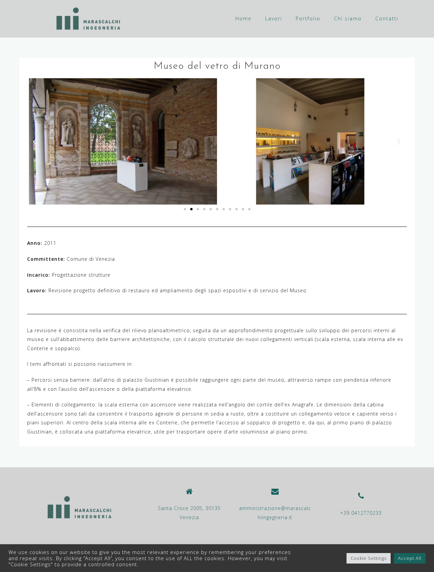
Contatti (386, 18)
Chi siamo (348, 18)
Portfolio (308, 18)
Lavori (273, 18)
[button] (35, 141)
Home (243, 18)
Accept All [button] (409, 558)
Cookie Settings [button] (369, 558)
